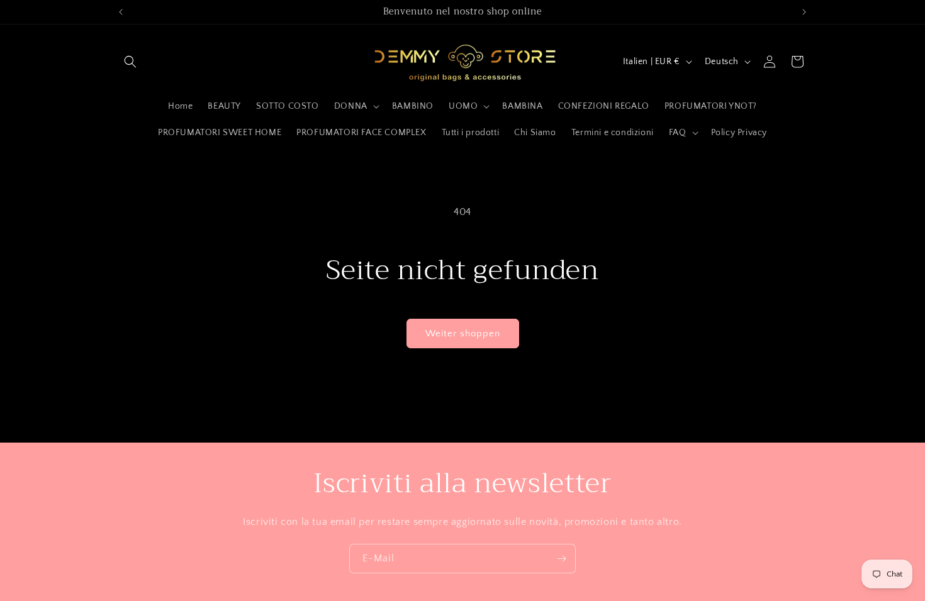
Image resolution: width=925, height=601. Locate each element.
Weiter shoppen (462, 333)
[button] (130, 61)
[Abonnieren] (561, 558)
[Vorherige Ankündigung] (121, 12)
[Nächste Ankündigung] (804, 12)
